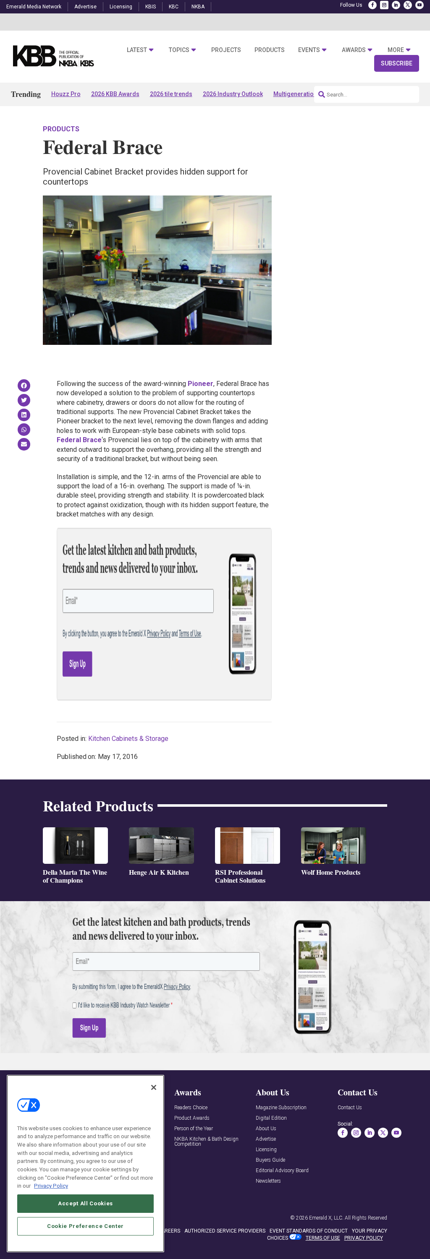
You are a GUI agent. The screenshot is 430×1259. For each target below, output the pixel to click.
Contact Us (350, 1107)
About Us (266, 1128)
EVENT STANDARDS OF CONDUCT (309, 1231)
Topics (179, 50)
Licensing (121, 6)
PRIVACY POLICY (363, 1238)
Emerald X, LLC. (326, 1218)
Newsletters (268, 1181)
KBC (173, 6)
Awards (354, 50)
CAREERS (169, 1231)
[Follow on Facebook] (372, 5)
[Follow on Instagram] (384, 5)
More (396, 50)
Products (269, 50)
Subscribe (396, 63)
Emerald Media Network (33, 6)
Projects (226, 50)
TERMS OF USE (323, 1238)
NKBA (198, 6)
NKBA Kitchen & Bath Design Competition (206, 1141)
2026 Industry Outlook (233, 94)
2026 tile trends (171, 94)
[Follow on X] (408, 5)
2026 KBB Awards (115, 94)
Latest (137, 50)
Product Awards (192, 1118)
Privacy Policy (51, 1186)
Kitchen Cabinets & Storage (128, 739)
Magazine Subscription (281, 1107)
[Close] (153, 1087)
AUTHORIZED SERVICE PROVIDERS (224, 1231)
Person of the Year (193, 1128)
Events (309, 50)
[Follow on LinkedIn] (396, 5)
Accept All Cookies (85, 1203)
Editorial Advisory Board (282, 1170)
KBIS (150, 6)
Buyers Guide (270, 1160)
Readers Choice (190, 1107)
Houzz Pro (66, 94)
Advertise (85, 6)
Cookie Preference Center (85, 1226)
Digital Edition (271, 1118)
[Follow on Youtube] (419, 5)
